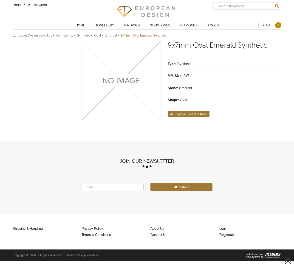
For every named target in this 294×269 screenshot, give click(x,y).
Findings (132, 25)
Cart (271, 25)
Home (80, 25)
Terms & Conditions (96, 234)
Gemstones (160, 25)
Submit (183, 187)
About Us (157, 228)
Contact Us (158, 234)
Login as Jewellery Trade (191, 114)
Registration (37, 5)
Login (17, 5)
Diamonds (189, 25)
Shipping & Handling (28, 228)
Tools (213, 25)
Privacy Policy (92, 228)
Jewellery (104, 25)
